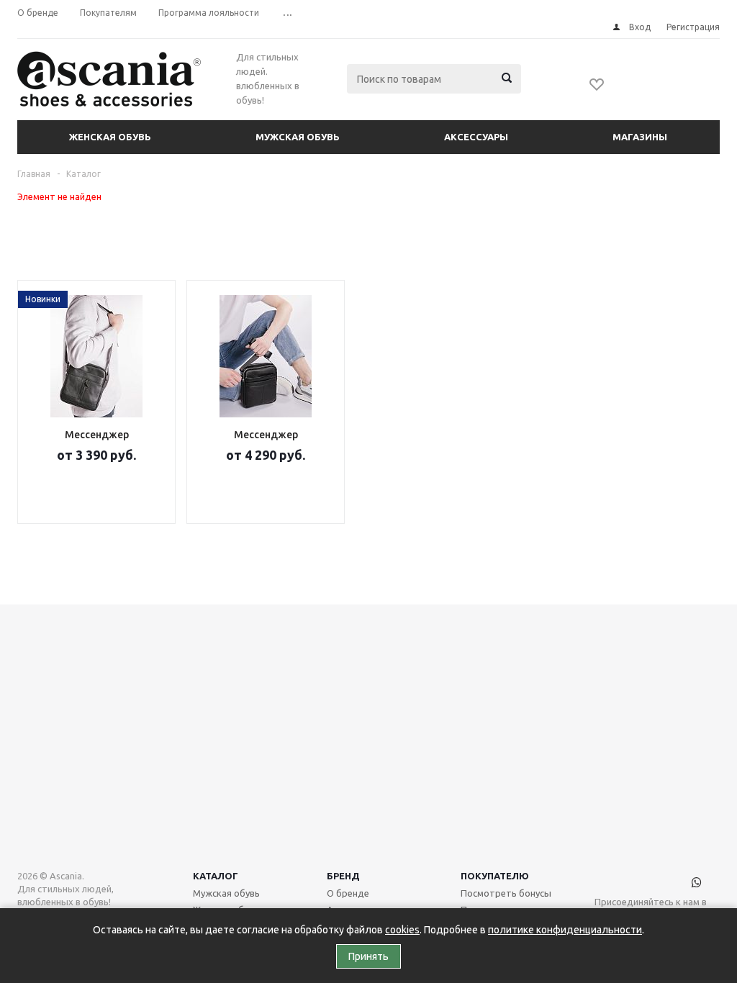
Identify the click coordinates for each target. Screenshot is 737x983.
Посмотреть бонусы (506, 893)
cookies (402, 930)
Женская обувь (110, 137)
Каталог (215, 876)
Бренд (343, 876)
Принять (368, 956)
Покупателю (495, 876)
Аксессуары (476, 137)
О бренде (348, 893)
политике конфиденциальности (565, 930)
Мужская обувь (298, 137)
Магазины (639, 137)
